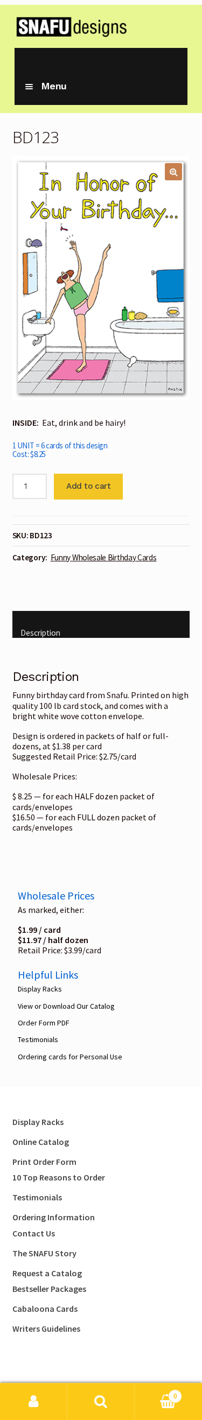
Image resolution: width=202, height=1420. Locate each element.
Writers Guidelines (46, 1328)
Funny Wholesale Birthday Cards (104, 557)
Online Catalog (40, 1141)
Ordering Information (53, 1217)
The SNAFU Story (44, 1253)
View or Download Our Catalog (66, 1006)
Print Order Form (44, 1161)
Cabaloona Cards (45, 1308)
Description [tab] (40, 633)
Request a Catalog (47, 1273)
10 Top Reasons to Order (58, 1177)
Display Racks (40, 989)
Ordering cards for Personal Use (70, 1057)
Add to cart (88, 486)
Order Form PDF (43, 1023)
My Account (33, 1401)
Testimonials (38, 1039)
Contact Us (33, 1233)
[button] (173, 171)
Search (101, 1401)
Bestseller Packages (49, 1288)
